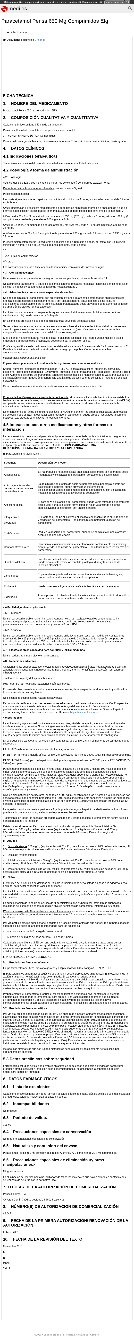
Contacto (95, 1334)
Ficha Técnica (18, 32)
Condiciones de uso (53, 1334)
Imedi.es (17, 8)
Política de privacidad (77, 1334)
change (41, 39)
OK (127, 2)
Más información (114, 2)
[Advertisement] (67, 67)
